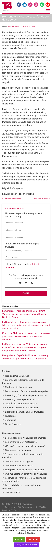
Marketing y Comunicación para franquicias (26, 395)
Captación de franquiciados (18, 387)
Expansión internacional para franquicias (24, 411)
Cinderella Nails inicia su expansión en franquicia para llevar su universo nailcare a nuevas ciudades (26, 336)
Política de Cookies (26, 533)
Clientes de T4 (13, 492)
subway (33, 26)
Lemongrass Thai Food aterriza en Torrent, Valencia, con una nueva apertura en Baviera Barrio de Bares (24, 314)
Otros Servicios (13, 424)
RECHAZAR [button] (33, 539)
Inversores (10, 416)
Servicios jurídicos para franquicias (21, 407)
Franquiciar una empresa (17, 375)
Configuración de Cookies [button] (26, 544)
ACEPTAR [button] (19, 539)
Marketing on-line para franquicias (22, 399)
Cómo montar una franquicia (18, 465)
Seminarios (10, 420)
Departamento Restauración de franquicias (26, 391)
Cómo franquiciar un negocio (19, 461)
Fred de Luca (18, 26)
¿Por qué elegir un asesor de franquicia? (25, 446)
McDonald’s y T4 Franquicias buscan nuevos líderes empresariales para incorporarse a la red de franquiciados (26, 325)
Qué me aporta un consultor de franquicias (26, 473)
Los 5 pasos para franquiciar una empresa (25, 437)
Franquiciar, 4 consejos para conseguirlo (24, 469)
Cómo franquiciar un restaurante (21, 442)
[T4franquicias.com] (7, 10)
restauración (26, 26)
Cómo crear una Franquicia (18, 450)
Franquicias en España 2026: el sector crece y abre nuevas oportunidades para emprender (25, 357)
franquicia (11, 26)
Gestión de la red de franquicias (21, 403)
